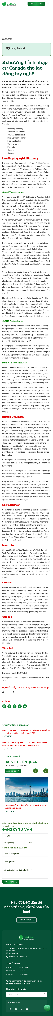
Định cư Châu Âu (24, 967)
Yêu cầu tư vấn (24, 920)
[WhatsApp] (14, 706)
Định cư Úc (22, 971)
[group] (26, 795)
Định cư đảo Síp (23, 974)
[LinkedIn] (9, 706)
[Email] (25, 706)
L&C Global (22, 673)
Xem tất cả (11, 771)
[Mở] (48, 3)
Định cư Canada (11, 971)
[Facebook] (4, 706)
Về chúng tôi (9, 967)
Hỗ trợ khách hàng (37, 4)
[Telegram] (20, 706)
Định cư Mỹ (9, 974)
